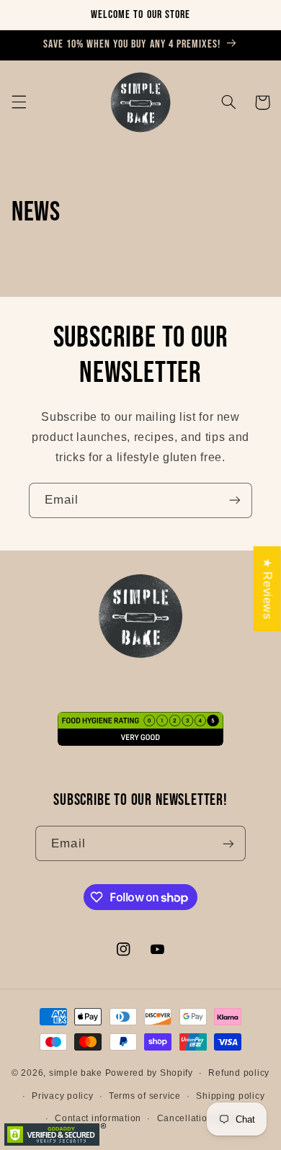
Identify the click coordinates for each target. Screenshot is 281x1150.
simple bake (75, 1073)
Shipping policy (230, 1096)
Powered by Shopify (149, 1073)
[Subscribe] (234, 500)
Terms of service (145, 1096)
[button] (18, 102)
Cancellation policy (199, 1118)
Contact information (98, 1118)
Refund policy (238, 1073)
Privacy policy (62, 1096)
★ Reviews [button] (268, 589)
